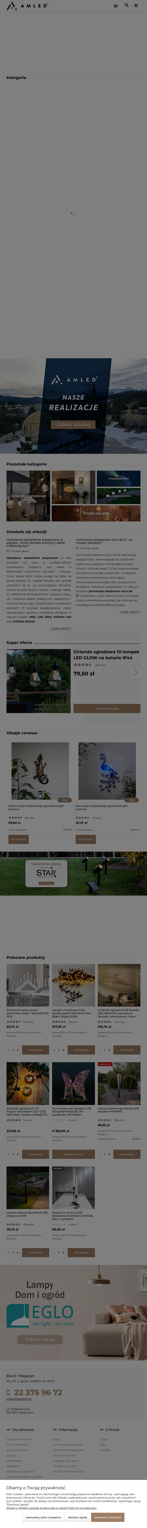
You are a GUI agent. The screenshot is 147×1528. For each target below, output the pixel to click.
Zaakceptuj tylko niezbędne (43, 1517)
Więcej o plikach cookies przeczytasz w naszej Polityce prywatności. (51, 1508)
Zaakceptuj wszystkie (107, 1517)
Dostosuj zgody (77, 1517)
